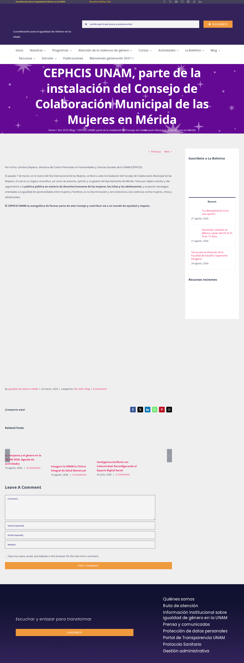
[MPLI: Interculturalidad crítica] (194, 289)
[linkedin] (200, 1)
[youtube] (176, 1)
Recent (212, 201)
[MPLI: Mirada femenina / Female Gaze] (206, 297)
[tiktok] (194, 1)
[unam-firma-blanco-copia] (25, 597)
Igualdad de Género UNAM (23, 388)
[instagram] (182, 1)
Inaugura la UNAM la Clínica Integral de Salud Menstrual (66, 448)
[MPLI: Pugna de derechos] (194, 297)
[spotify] (188, 1)
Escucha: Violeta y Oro (100, 1)
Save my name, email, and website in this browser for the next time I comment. (53, 556)
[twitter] (170, 1)
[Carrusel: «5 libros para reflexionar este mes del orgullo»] (218, 300)
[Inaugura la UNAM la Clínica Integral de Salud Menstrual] (71, 448)
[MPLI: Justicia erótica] (206, 289)
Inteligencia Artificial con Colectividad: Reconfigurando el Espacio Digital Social (112, 446)
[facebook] (164, 1)
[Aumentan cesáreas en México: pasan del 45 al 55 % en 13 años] (195, 230)
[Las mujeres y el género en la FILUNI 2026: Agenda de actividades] (25, 443)
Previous (156, 151)
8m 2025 (79, 388)
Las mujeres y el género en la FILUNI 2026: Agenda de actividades (20, 442)
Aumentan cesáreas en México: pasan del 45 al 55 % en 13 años (217, 233)
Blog (87, 388)
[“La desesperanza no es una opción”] (195, 211)
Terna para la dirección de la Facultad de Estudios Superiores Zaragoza (209, 255)
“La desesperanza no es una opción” (215, 212)
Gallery (30, 442)
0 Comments (100, 388)
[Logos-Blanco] (43, 7)
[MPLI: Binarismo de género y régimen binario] (218, 289)
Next (166, 151)
